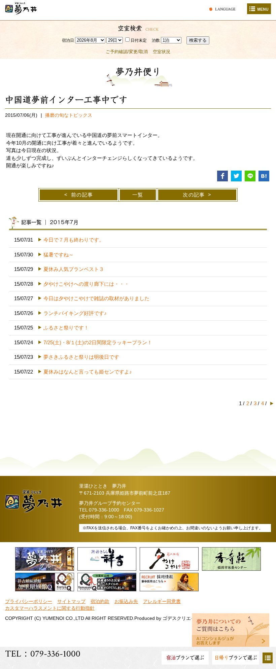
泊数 (156, 40)
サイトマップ (71, 601)
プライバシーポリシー (28, 601)
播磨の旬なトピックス (68, 115)
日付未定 (139, 40)
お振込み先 (126, 601)
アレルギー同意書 (162, 601)
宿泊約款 (100, 601)
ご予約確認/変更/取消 (127, 51)
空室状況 (161, 51)
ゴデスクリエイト (181, 618)
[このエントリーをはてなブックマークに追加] (263, 175)
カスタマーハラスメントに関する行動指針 (50, 608)
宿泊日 (68, 40)
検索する (198, 40)
